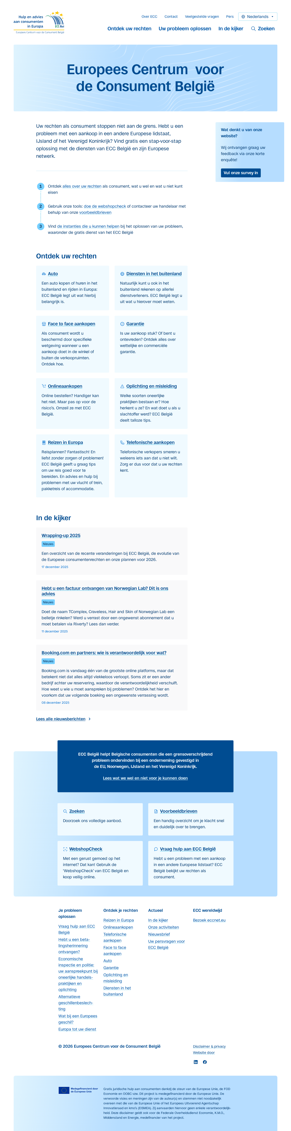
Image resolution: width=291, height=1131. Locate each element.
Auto (107, 960)
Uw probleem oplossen (185, 28)
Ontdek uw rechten (129, 28)
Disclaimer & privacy (209, 1046)
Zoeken (266, 28)
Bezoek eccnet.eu (209, 920)
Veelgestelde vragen (202, 16)
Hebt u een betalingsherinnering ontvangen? (74, 945)
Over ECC (149, 16)
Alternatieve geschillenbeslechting (75, 1002)
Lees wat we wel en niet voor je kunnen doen (145, 778)
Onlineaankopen (118, 927)
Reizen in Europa (118, 920)
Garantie (111, 967)
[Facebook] (205, 1062)
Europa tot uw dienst (77, 1029)
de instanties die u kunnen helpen (88, 226)
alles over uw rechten (82, 186)
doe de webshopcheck (105, 206)
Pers (230, 16)
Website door (204, 1052)
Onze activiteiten (163, 927)
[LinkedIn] (195, 1062)
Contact (171, 16)
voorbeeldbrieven (95, 212)
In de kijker (230, 28)
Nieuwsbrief (159, 934)
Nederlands (257, 16)
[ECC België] (40, 22)
